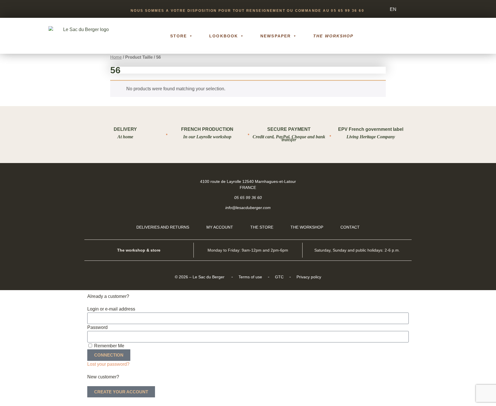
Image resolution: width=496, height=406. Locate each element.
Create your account (121, 391)
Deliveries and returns (162, 227)
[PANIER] (422, 36)
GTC (279, 277)
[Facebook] (387, 181)
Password (97, 327)
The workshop (333, 36)
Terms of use (250, 277)
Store (178, 36)
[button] (443, 36)
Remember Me (108, 345)
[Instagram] (402, 181)
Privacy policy (309, 277)
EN (393, 9)
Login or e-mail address (111, 309)
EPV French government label (370, 129)
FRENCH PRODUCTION (207, 129)
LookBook (223, 36)
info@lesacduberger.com (248, 207)
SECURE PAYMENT (289, 129)
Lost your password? (108, 364)
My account (219, 227)
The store (261, 227)
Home (116, 57)
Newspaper (275, 36)
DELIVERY (125, 129)
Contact (350, 227)
